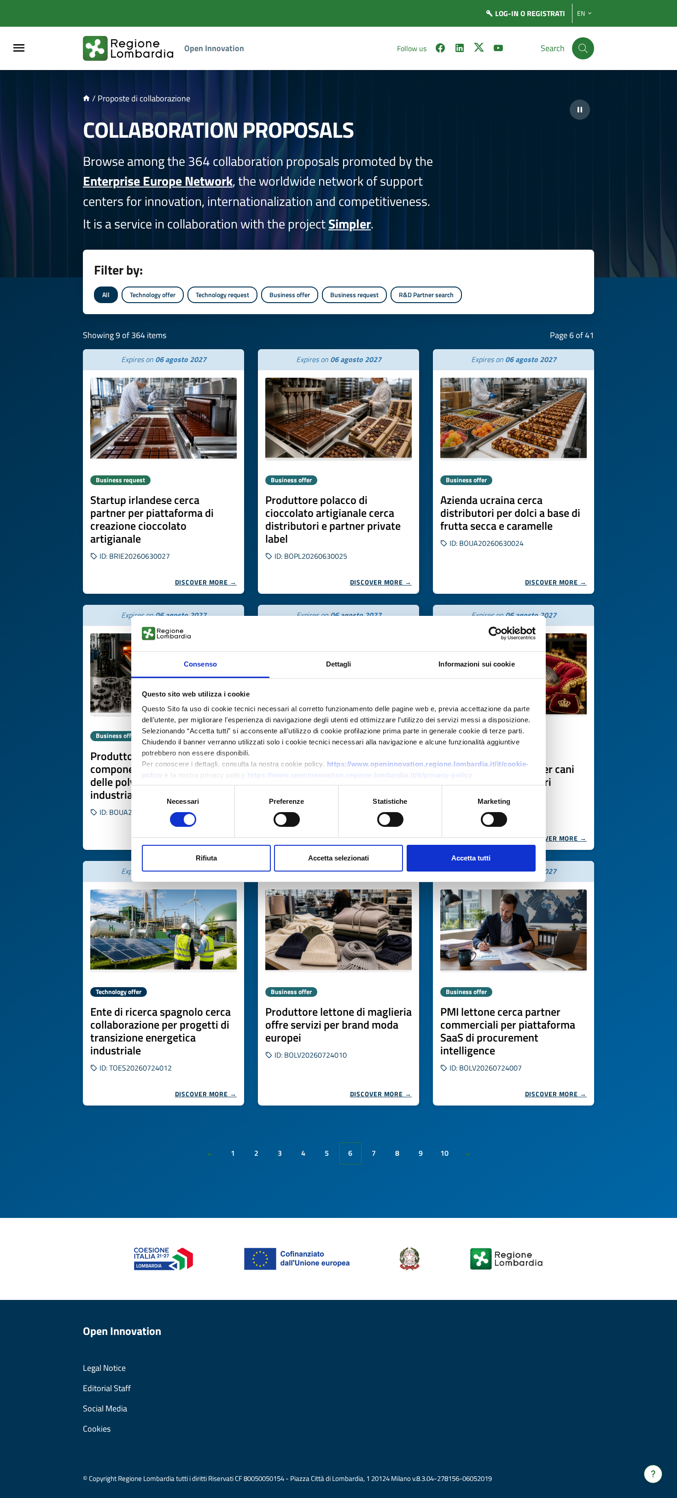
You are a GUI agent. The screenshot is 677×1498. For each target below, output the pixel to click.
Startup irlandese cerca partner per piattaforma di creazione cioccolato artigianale (152, 519)
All (106, 294)
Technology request (222, 294)
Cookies (97, 1428)
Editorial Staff (107, 1388)
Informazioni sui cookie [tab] (476, 664)
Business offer (289, 294)
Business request (354, 294)
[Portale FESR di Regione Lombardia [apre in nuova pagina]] (163, 1258)
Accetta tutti (470, 858)
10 (444, 1153)
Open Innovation (214, 48)
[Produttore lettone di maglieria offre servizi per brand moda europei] (338, 930)
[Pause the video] (580, 109)
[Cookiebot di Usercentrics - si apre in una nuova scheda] (495, 633)
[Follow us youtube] (498, 49)
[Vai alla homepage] (86, 98)
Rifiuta (206, 858)
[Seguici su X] (478, 49)
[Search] (583, 48)
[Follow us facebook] (440, 49)
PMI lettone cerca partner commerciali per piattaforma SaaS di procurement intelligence (507, 1031)
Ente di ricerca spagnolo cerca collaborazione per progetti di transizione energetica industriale (160, 1031)
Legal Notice (104, 1368)
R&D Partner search (426, 294)
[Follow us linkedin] (459, 49)
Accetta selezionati (338, 858)
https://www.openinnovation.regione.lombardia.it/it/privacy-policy (360, 775)
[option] (163, 471)
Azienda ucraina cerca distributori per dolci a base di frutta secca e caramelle (510, 513)
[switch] (287, 819)
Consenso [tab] (200, 664)
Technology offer (152, 294)
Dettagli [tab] (338, 664)
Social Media (105, 1408)
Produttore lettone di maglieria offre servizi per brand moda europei (338, 1024)
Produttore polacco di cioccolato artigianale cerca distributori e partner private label (333, 519)
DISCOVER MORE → (206, 582)
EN (581, 13)
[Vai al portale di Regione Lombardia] (133, 48)
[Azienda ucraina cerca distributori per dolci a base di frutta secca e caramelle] (513, 419)
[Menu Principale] (19, 48)
